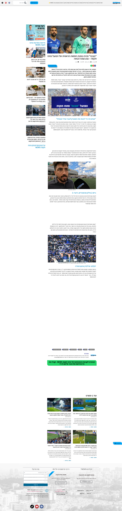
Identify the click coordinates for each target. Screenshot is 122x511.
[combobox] (20, 3)
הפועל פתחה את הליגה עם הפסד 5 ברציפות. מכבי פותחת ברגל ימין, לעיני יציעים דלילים (85, 414)
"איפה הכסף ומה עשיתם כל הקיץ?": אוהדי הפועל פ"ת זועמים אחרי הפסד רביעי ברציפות (59, 446)
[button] (95, 66)
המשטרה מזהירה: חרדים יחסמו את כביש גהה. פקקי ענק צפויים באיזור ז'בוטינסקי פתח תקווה (36, 139)
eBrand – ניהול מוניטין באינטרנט (33, 491)
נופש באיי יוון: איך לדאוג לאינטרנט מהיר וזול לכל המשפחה (38, 61)
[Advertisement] (72, 15)
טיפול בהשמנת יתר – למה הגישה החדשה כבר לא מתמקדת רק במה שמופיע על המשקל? (35, 99)
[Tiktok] (2, 3)
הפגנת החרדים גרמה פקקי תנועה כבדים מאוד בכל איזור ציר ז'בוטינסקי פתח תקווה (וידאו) (35, 119)
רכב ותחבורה (76, 2)
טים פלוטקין (92, 349)
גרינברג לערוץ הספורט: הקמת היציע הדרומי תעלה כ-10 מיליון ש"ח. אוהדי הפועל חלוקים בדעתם (59, 414)
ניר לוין (80, 349)
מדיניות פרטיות (89, 490)
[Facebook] (9, 3)
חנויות (81, 2)
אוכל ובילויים (85, 2)
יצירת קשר (82, 493)
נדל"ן (95, 2)
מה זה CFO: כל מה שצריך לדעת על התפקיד (36, 80)
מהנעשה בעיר (57, 2)
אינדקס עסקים (80, 490)
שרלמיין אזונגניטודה (56, 349)
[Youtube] (6, 3)
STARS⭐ (51, 2)
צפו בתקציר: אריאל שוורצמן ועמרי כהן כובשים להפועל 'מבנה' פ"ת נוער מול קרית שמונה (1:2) (85, 446)
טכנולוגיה (91, 2)
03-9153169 (59, 489)
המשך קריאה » (93, 427)
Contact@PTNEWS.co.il (60, 491)
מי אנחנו (89, 493)
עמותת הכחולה (73, 349)
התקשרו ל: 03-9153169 (86, 481)
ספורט (68, 2)
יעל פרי (85, 349)
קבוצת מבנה (65, 349)
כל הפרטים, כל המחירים (61, 483)
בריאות (61, 2)
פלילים (71, 2)
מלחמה (98, 2)
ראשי (101, 2)
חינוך (65, 2)
